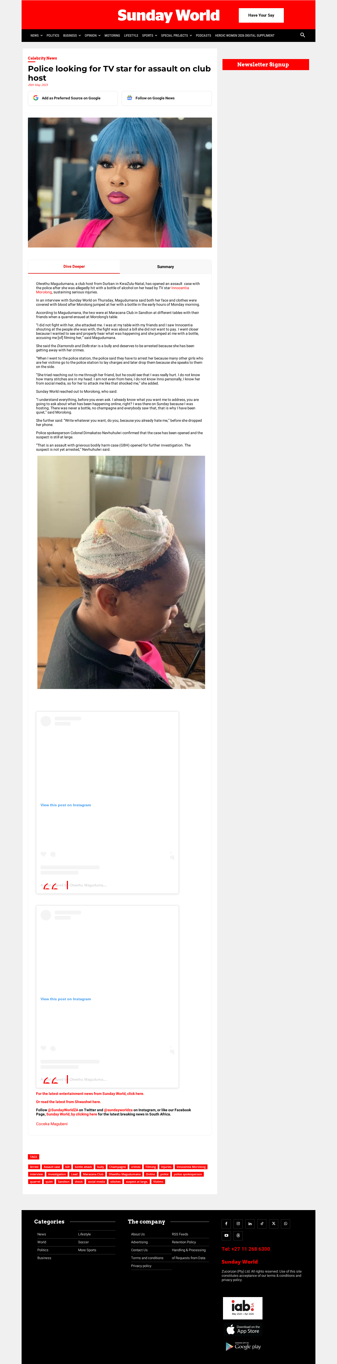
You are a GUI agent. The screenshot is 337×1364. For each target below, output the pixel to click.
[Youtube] (226, 1235)
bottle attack (83, 1167)
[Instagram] (238, 1224)
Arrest (34, 1167)
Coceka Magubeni (52, 1124)
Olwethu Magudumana (125, 1174)
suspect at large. (137, 1181)
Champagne (117, 1167)
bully (100, 1167)
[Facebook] (226, 1224)
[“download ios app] (243, 1336)
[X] (273, 1224)
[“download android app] (243, 1352)
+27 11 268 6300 (250, 1249)
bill (67, 1167)
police (164, 1174)
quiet (49, 1181)
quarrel (35, 1181)
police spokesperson (188, 1174)
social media (96, 1181)
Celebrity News (42, 58)
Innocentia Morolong (191, 1167)
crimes (135, 1167)
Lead (74, 1174)
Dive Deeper (74, 266)
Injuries (166, 1167)
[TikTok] (261, 1224)
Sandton (64, 1181)
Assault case (52, 1167)
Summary (165, 267)
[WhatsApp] (285, 1224)
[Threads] (238, 1235)
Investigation (57, 1174)
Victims (158, 1181)
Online (150, 1174)
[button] (302, 35)
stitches (115, 1181)
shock (79, 1181)
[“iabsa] (243, 1319)
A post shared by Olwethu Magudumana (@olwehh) (84, 885)
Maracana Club (93, 1174)
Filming (151, 1167)
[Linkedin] (250, 1224)
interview (36, 1174)
